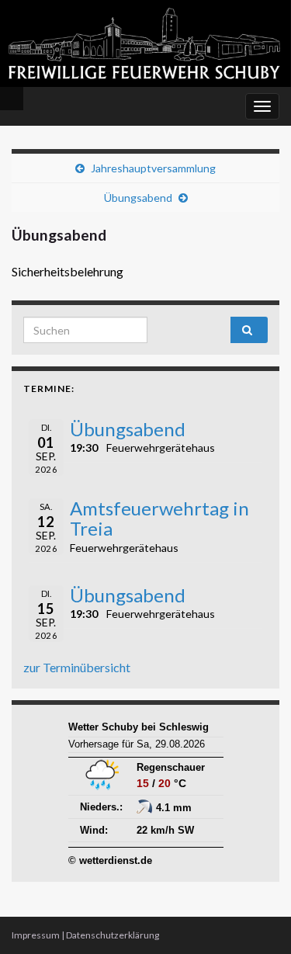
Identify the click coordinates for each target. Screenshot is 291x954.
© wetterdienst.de (110, 860)
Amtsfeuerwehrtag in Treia (159, 518)
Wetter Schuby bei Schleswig (138, 727)
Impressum (36, 935)
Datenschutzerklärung (112, 935)
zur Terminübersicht (76, 667)
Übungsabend (138, 197)
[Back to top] (256, 919)
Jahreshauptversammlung (153, 168)
